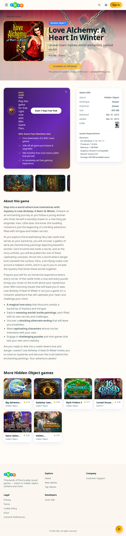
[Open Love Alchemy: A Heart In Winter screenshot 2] (50, 183)
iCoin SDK (50, 499)
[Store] (106, 5)
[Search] (99, 5)
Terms (7, 504)
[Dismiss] (66, 92)
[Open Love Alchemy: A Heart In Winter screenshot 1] (18, 183)
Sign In (116, 4)
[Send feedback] (119, 529)
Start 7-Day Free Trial (46, 110)
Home (48, 478)
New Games (51, 482)
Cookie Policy (10, 508)
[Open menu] (6, 5)
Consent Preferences (14, 517)
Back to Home (14, 16)
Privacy (7, 499)
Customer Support (95, 478)
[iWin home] (17, 5)
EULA (6, 512)
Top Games (50, 486)
